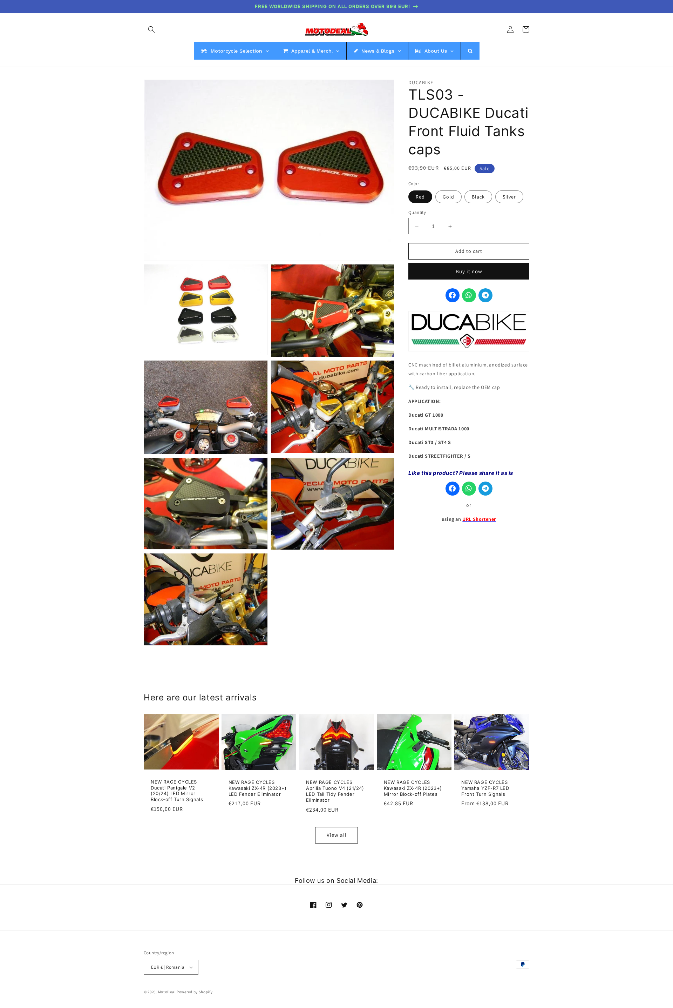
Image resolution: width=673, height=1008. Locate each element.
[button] (151, 29)
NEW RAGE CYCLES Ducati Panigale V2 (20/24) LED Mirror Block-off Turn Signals (177, 790)
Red (420, 197)
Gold (448, 197)
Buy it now (469, 271)
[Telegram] (485, 295)
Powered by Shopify (195, 991)
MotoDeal (167, 991)
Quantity (417, 212)
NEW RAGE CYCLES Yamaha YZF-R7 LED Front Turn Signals (485, 788)
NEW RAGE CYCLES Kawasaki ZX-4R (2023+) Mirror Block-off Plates (413, 788)
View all (337, 835)
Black (478, 197)
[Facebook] (453, 295)
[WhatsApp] (469, 295)
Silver (509, 197)
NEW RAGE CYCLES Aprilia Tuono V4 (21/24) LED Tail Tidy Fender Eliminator (335, 791)
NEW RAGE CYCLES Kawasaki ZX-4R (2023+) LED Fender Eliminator (258, 788)
